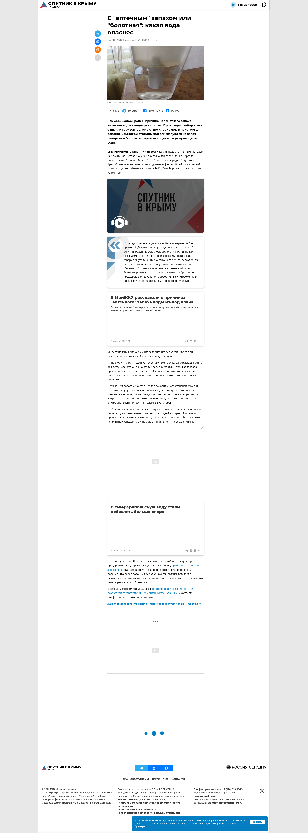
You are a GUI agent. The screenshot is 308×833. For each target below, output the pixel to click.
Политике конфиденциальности (213, 821)
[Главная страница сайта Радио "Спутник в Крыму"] (68, 5)
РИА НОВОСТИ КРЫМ (136, 779)
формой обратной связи (226, 803)
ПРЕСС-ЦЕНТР (160, 779)
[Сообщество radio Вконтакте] (154, 768)
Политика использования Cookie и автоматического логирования (149, 804)
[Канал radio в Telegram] (141, 768)
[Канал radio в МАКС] (166, 768)
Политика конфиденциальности (137, 810)
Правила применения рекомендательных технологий (149, 813)
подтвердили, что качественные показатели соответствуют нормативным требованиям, (150, 591)
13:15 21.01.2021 (114, 40)
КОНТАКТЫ (178, 779)
